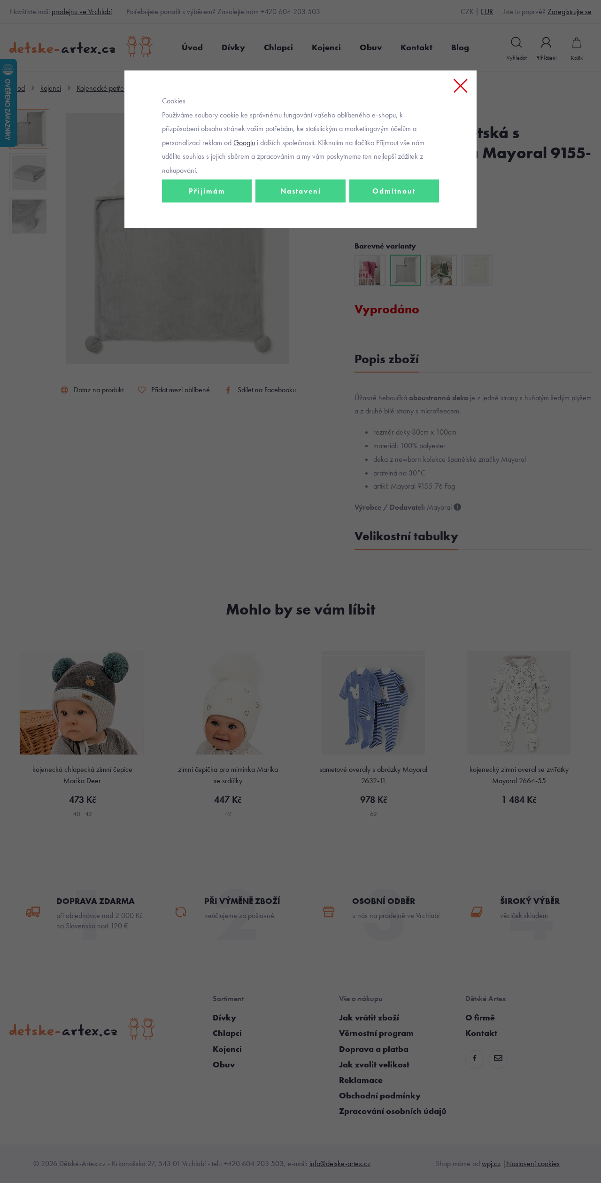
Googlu (244, 143)
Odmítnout (394, 191)
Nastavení (300, 191)
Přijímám (207, 191)
